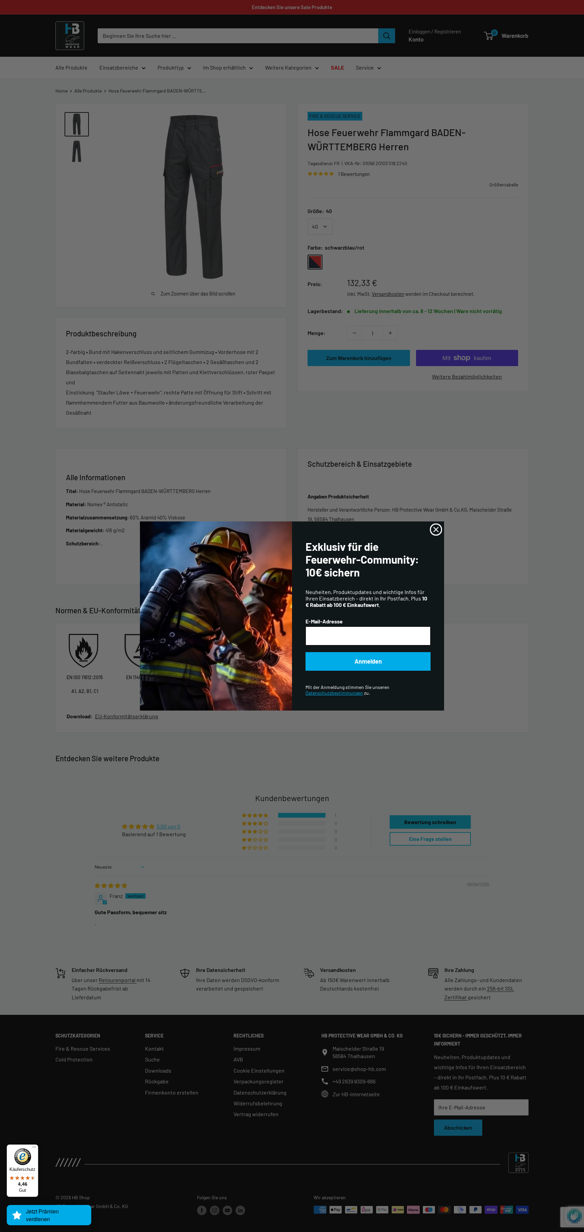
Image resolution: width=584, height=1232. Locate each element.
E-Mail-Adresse (324, 621)
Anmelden (368, 661)
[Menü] (34, 1149)
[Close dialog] (436, 529)
